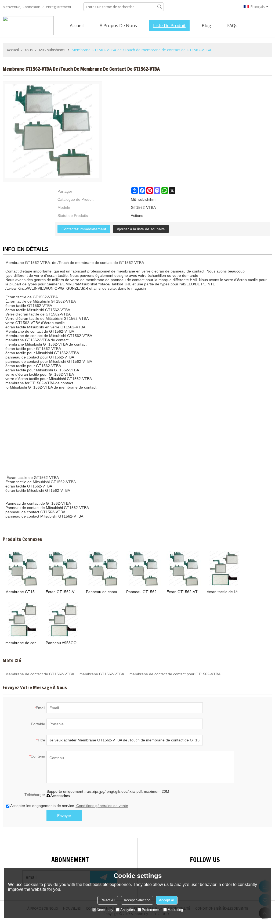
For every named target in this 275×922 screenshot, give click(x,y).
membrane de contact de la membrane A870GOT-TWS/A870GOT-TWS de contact (22, 643)
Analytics (127, 910)
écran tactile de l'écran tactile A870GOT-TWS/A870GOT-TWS (224, 592)
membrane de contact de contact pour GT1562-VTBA (174, 674)
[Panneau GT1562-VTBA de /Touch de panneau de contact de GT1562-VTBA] (143, 568)
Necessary (105, 910)
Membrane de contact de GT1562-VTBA (39, 674)
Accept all (167, 900)
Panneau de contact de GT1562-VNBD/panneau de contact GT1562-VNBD (103, 592)
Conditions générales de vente (102, 805)
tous (29, 49)
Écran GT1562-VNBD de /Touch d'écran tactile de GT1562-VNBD (63, 592)
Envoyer (64, 815)
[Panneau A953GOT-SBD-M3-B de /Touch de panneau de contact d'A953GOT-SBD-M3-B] (63, 619)
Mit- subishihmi (52, 49)
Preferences (151, 910)
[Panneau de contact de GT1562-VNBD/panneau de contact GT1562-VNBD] (103, 568)
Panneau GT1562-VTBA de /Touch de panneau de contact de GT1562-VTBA (143, 592)
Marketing (175, 910)
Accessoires (60, 796)
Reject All (107, 900)
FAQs (232, 25)
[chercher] (159, 7)
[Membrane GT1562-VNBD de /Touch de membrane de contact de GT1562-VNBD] (22, 568)
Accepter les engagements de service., (69, 805)
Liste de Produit (169, 25)
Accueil (77, 25)
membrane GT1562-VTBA (101, 674)
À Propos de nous (118, 25)
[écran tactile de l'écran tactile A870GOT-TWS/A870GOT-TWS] (224, 568)
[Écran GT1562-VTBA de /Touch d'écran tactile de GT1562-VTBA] (184, 568)
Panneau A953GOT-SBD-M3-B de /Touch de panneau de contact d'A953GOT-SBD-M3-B (63, 643)
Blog (206, 25)
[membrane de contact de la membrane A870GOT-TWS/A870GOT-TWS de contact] (22, 619)
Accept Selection (137, 900)
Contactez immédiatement (83, 229)
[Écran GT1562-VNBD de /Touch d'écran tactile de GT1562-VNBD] (63, 568)
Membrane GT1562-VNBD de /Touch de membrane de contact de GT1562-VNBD (22, 592)
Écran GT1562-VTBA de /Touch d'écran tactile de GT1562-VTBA (184, 592)
